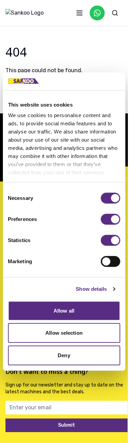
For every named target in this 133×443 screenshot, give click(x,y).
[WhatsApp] (97, 12)
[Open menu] (79, 12)
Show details (91, 289)
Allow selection (64, 333)
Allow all (64, 311)
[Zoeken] (114, 12)
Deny (64, 355)
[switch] (110, 219)
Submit (66, 425)
